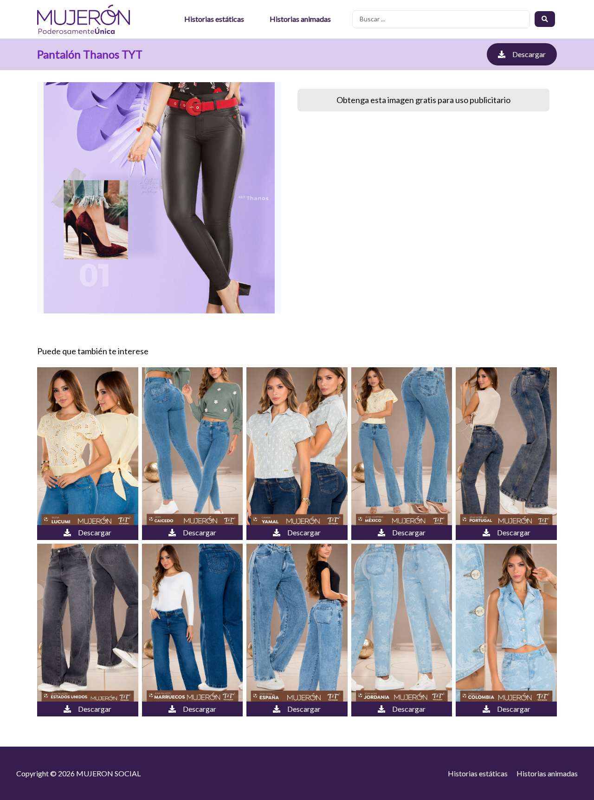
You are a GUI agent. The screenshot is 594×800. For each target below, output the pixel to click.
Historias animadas (300, 18)
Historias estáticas (214, 18)
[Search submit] (545, 19)
